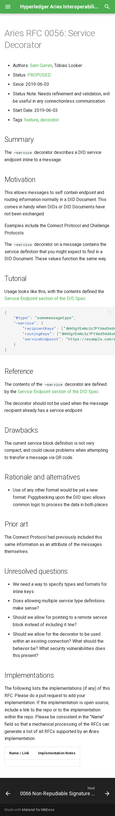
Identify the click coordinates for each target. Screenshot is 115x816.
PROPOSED (39, 75)
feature (31, 120)
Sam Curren (41, 65)
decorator (49, 120)
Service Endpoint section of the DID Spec (44, 298)
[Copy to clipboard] (109, 312)
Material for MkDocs (38, 810)
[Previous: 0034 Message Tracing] (8, 792)
